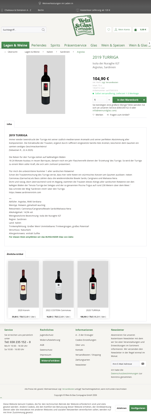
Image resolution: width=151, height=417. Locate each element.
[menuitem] (23, 30)
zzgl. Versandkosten (110, 82)
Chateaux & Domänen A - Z (18, 10)
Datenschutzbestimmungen (124, 373)
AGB (42, 345)
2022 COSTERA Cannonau (58, 310)
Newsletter (81, 364)
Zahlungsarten (83, 359)
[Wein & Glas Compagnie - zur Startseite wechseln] (83, 25)
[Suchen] (43, 30)
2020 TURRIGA (93, 310)
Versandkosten (68, 389)
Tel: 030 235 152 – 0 (17, 342)
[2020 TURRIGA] (93, 284)
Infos (9, 124)
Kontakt (79, 349)
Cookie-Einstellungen (86, 340)
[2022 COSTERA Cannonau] (58, 284)
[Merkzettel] (109, 30)
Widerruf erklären (50, 360)
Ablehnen (122, 408)
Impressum (45, 354)
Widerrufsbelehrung (50, 340)
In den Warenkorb (127, 99)
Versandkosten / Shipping (88, 354)
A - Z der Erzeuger (84, 335)
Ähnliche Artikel (15, 254)
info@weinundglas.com (104, 110)
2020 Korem (24, 310)
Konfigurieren (138, 408)
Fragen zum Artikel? (119, 114)
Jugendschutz (46, 335)
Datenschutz (46, 349)
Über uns (80, 345)
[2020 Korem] (23, 284)
